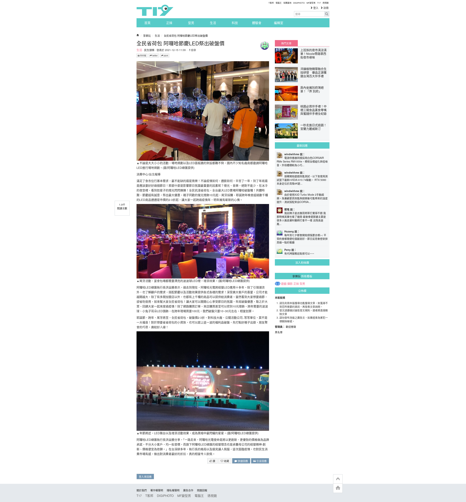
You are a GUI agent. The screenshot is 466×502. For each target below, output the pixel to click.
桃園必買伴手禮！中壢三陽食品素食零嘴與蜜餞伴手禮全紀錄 (313, 110)
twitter (155, 55)
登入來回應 (145, 476)
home (337, 488)
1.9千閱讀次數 (122, 206)
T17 (155, 10)
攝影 (290, 283)
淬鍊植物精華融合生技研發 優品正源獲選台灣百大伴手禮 (313, 72)
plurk (165, 55)
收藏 (226, 461)
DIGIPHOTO (299, 2)
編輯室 (278, 23)
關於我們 (142, 490)
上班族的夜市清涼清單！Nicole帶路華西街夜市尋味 (313, 53)
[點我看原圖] (203, 110)
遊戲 (284, 283)
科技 (235, 23)
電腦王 (279, 2)
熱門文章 (286, 43)
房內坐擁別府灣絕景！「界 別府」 (312, 89)
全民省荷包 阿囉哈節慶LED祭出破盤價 (186, 35)
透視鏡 (326, 2)
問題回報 (202, 490)
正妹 (169, 23)
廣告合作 (188, 490)
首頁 (147, 23)
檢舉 (193, 50)
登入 (315, 7)
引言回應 (261, 461)
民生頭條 (149, 50)
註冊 (326, 7)
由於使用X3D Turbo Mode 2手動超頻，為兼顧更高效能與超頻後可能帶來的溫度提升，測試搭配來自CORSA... (302, 198)
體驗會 (256, 23)
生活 (213, 23)
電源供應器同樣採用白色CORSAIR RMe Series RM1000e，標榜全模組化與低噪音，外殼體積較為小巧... (302, 161)
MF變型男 (311, 2)
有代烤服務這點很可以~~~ (299, 253)
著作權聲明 (156, 490)
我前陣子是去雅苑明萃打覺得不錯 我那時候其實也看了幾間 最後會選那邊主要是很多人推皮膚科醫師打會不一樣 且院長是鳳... (301, 218)
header (337, 479)
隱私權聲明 (173, 490)
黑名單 (279, 332)
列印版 (143, 55)
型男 (191, 23)
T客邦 (271, 2)
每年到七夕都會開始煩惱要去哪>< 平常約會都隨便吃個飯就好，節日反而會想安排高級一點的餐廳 (302, 238)
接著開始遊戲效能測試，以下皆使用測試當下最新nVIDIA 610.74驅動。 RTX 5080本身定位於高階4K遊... (302, 179)
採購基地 (287, 2)
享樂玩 (147, 35)
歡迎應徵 (291, 326)
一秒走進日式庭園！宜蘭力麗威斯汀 (313, 127)
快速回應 (242, 461)
